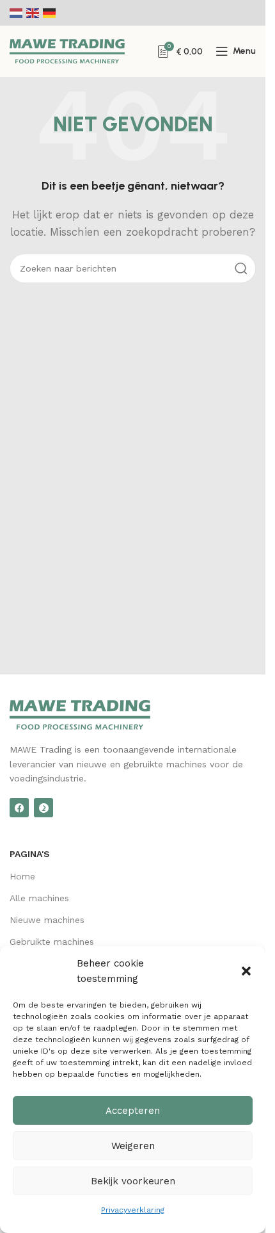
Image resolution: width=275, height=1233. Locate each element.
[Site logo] (67, 50)
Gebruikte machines (52, 941)
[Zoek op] (241, 268)
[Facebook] (19, 807)
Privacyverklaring (132, 1209)
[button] (246, 971)
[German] (50, 13)
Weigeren (133, 1146)
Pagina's (30, 854)
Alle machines (39, 898)
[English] (33, 13)
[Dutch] (17, 13)
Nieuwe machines (47, 920)
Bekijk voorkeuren (133, 1181)
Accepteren (133, 1110)
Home (22, 876)
